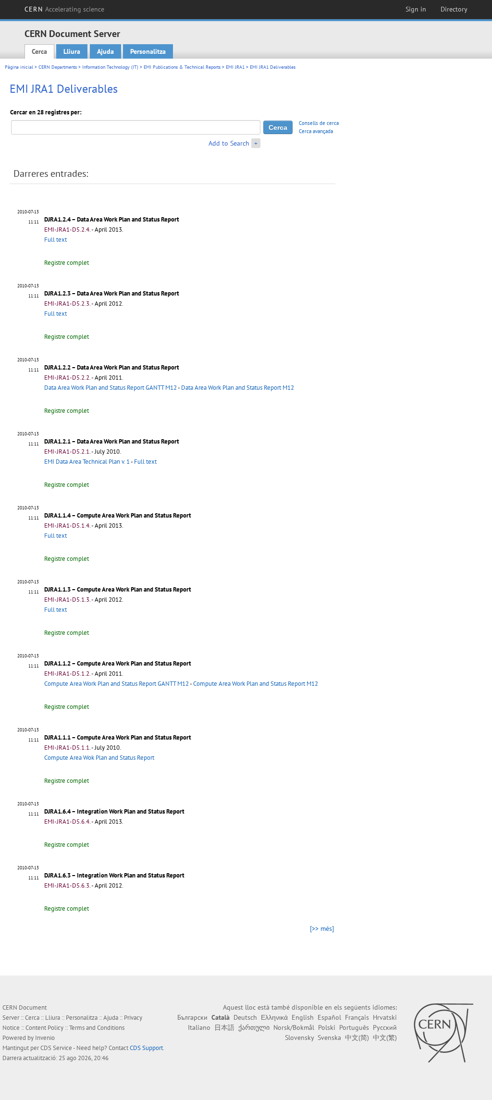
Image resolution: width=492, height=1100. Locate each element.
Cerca (39, 51)
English (303, 1017)
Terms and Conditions (96, 1028)
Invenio (45, 1038)
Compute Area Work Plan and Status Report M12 (255, 684)
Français (357, 1017)
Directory (454, 9)
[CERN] (443, 1032)
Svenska (329, 1037)
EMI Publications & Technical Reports (182, 67)
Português (354, 1027)
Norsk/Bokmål (293, 1027)
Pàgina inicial (19, 67)
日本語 (224, 1027)
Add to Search (229, 143)
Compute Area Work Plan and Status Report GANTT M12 (116, 684)
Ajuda (105, 51)
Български (192, 1017)
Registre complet (66, 263)
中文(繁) (385, 1037)
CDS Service (56, 1048)
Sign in (416, 9)
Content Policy (44, 1028)
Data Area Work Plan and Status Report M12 (237, 387)
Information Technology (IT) (110, 67)
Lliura (71, 51)
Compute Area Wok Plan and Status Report (99, 758)
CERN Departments (57, 67)
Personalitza (148, 51)
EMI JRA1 (235, 67)
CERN (64, 9)
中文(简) (357, 1037)
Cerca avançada (316, 131)
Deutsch (245, 1017)
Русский (385, 1027)
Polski (326, 1027)
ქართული (254, 1027)
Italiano (199, 1027)
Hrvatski (385, 1017)
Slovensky (299, 1037)
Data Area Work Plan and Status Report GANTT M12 (110, 387)
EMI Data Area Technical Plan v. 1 (87, 461)
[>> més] (322, 928)
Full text (55, 239)
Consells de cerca (319, 123)
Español (329, 1017)
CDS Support (146, 1048)
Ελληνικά (274, 1017)
